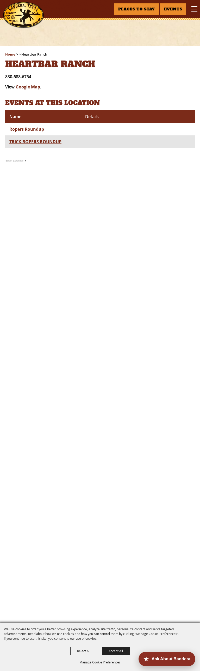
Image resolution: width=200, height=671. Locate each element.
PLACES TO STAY (136, 9)
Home (10, 54)
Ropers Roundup (26, 129)
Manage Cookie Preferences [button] (100, 662)
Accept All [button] (116, 651)
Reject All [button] (83, 651)
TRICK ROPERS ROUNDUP (35, 142)
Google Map (28, 87)
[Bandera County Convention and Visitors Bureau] (24, 15)
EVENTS (173, 9)
